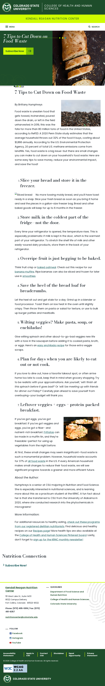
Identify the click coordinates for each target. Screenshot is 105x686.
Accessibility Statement (9, 654)
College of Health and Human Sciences (68, 7)
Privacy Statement (92, 654)
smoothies (29, 276)
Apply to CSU (30, 654)
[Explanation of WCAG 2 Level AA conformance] (52, 668)
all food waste (36, 461)
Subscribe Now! (16, 565)
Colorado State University (63, 603)
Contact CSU (44, 654)
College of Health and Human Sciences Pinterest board (53, 535)
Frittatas (49, 432)
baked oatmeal (46, 267)
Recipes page (41, 530)
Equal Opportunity (74, 654)
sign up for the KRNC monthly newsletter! (58, 539)
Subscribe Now (14, 51)
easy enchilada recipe (50, 345)
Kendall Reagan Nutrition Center (52, 18)
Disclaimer (59, 653)
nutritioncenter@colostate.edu (21, 617)
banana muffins (24, 271)
